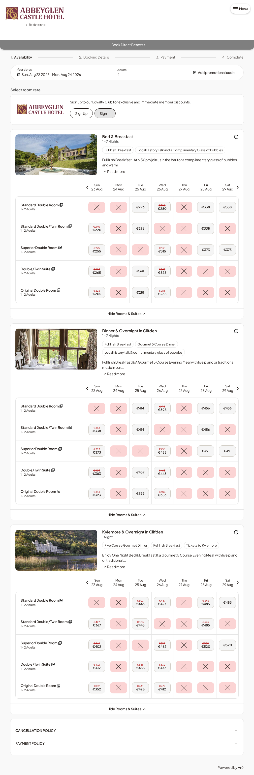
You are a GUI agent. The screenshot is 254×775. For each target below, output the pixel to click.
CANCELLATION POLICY (126, 730)
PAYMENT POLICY (126, 743)
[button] (201, 72)
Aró (241, 767)
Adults (122, 70)
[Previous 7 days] (87, 187)
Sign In (105, 113)
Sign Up (81, 113)
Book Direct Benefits (127, 44)
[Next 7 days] (237, 187)
